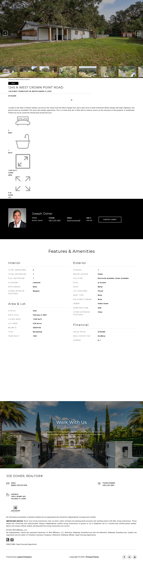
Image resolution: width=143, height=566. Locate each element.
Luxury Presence (24, 557)
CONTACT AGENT (110, 219)
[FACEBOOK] (124, 557)
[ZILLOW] (135, 557)
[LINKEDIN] (129, 557)
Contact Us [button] (71, 447)
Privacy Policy (92, 557)
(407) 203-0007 (55, 220)
